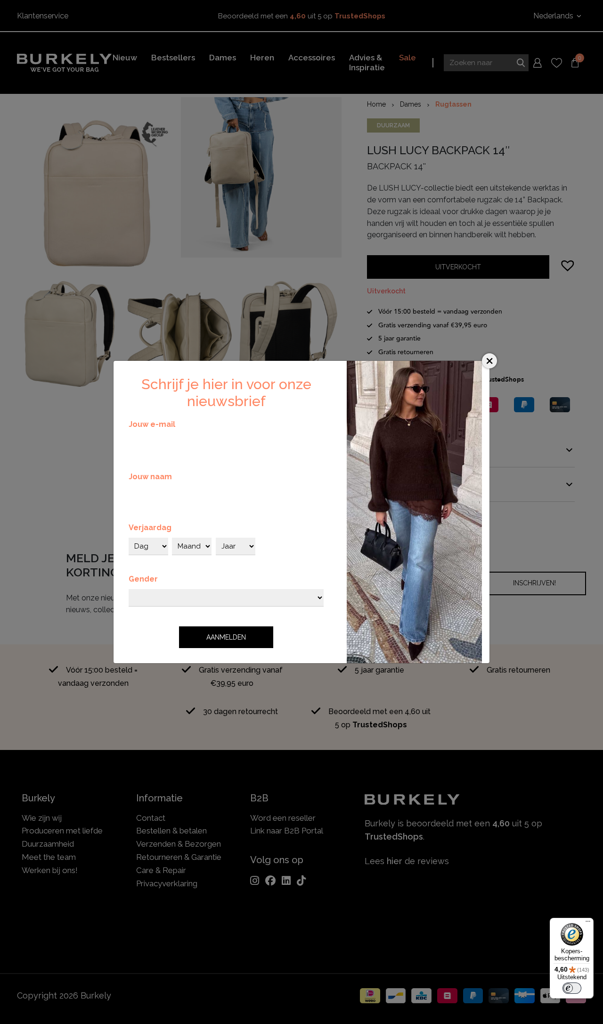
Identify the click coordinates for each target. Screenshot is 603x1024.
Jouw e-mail (152, 424)
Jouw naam (150, 476)
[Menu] (588, 923)
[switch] (571, 988)
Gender (143, 578)
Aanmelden (226, 637)
